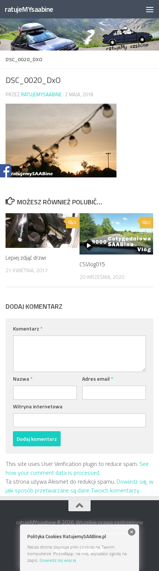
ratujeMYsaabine (29, 9)
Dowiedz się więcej (58, 560)
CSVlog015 (92, 264)
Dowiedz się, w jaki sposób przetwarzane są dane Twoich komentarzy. (79, 486)
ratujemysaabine (41, 94)
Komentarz (28, 328)
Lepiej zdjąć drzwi (26, 257)
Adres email (97, 379)
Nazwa (23, 379)
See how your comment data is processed (77, 468)
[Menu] (150, 9)
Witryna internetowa (37, 406)
